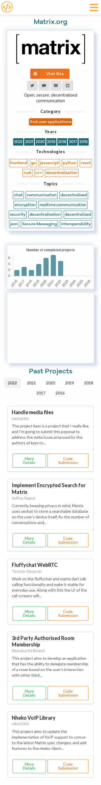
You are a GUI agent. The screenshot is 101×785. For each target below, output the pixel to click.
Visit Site (55, 73)
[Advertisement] (50, 328)
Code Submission (68, 460)
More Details (29, 460)
